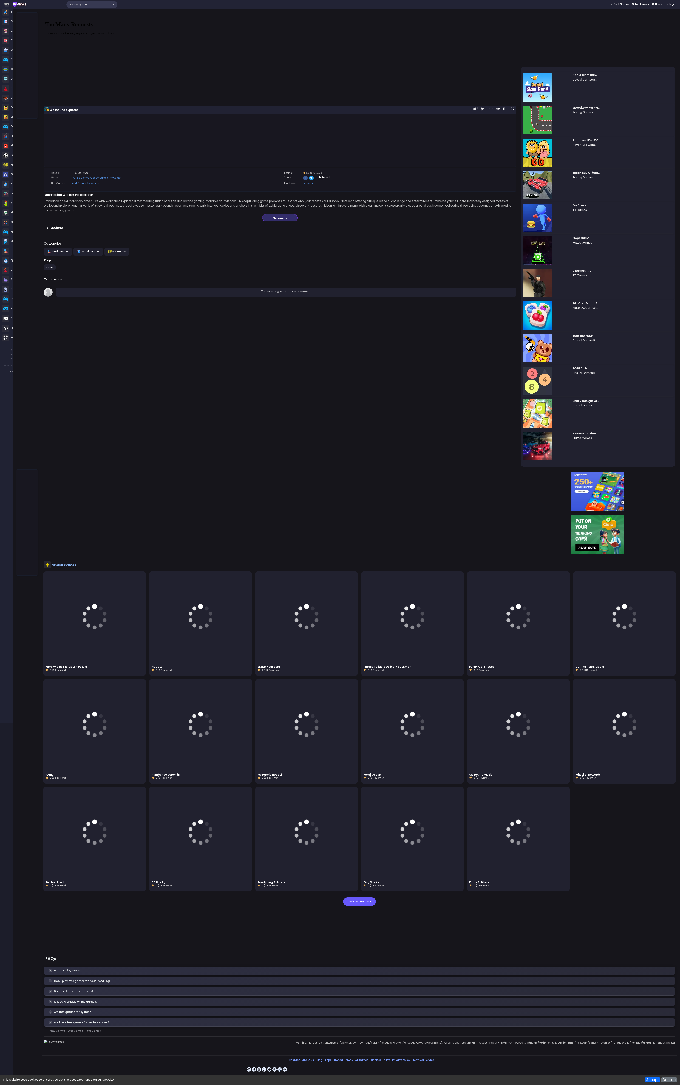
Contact (294, 1060)
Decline (669, 1079)
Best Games (75, 1030)
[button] (512, 109)
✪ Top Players (640, 4)
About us (308, 1060)
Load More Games (359, 901)
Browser (308, 183)
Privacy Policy (401, 1060)
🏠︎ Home (657, 4)
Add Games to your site (86, 183)
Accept (652, 1079)
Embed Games (343, 1060)
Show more (280, 218)
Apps (328, 1060)
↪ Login (670, 4)
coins (49, 267)
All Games (361, 1060)
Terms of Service (423, 1060)
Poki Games (93, 1030)
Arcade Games (99, 177)
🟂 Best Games (620, 4)
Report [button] (325, 177)
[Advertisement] (27, 66)
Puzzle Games (81, 177)
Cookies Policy (380, 1060)
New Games (57, 1030)
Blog (319, 1060)
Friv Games (115, 177)
